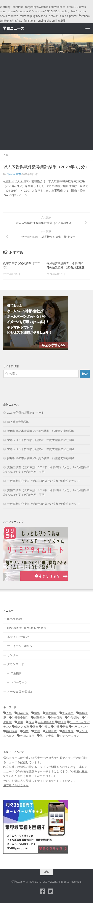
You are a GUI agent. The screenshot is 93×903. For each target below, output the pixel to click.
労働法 (46, 726)
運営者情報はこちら (16, 785)
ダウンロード (15, 664)
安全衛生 (68, 713)
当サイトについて (18, 637)
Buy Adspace (14, 618)
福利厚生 (11, 731)
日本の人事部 (13, 174)
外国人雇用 (27, 735)
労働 (56, 726)
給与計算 (23, 713)
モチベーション (69, 735)
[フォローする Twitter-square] (50, 891)
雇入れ (62, 722)
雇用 (20, 722)
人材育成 (51, 731)
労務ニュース (13, 28)
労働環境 (51, 713)
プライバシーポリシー (21, 646)
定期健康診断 (46, 722)
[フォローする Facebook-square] (43, 891)
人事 (5, 155)
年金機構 (16, 673)
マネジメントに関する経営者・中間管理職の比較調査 (41, 440)
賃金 (35, 726)
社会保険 (56, 717)
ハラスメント (80, 726)
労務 (37, 713)
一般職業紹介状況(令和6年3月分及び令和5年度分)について (43, 481)
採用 (31, 722)
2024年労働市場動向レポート (25, 412)
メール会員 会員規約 (20, 691)
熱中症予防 (47, 735)
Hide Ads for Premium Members (26, 628)
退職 (37, 731)
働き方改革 (22, 726)
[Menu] (87, 28)
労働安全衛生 (20, 717)
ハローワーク (18, 682)
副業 (26, 731)
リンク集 (12, 655)
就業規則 (39, 717)
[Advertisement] (46, 101)
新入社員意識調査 (18, 422)
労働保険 (73, 717)
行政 (65, 726)
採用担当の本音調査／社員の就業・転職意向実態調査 (41, 431)
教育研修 (68, 731)
